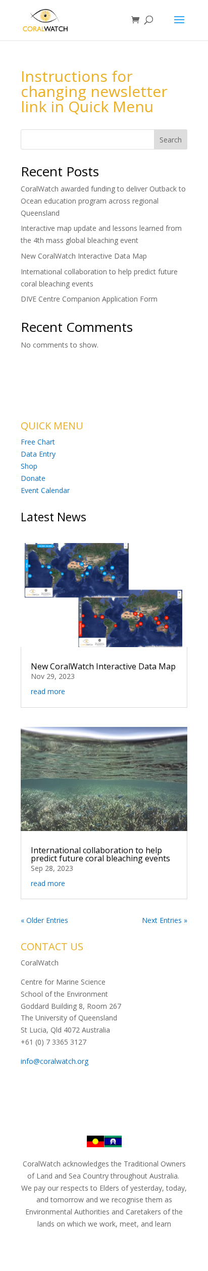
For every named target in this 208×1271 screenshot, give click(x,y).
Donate (33, 478)
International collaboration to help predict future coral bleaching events (100, 854)
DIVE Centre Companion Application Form (89, 299)
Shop (29, 466)
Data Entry (38, 454)
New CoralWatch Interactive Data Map (84, 256)
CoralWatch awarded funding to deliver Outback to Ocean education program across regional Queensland (103, 201)
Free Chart (38, 442)
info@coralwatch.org (54, 1061)
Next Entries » (164, 920)
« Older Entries (44, 920)
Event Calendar (45, 490)
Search (171, 139)
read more (48, 691)
